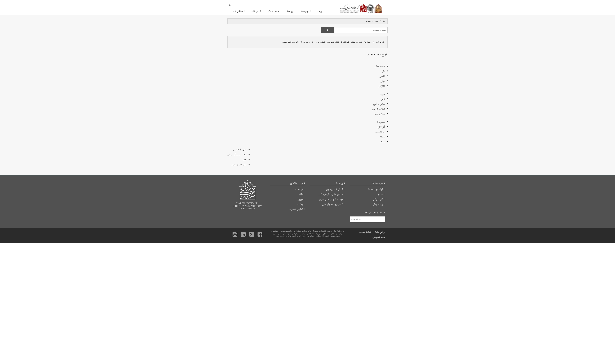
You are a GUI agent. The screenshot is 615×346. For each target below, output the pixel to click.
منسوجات (381, 122)
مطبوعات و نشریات (238, 164)
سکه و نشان (379, 114)
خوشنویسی (380, 132)
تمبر (383, 99)
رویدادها (291, 11)
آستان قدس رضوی (334, 189)
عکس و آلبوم (379, 104)
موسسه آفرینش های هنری (331, 199)
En (229, 5)
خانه (384, 21)
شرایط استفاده (365, 232)
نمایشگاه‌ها (256, 11)
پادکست (299, 204)
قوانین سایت (380, 232)
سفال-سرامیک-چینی (236, 154)
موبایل (300, 199)
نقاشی (382, 76)
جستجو (368, 21)
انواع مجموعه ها (375, 189)
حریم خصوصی (378, 237)
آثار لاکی (381, 127)
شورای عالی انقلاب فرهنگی (331, 194)
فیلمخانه (299, 189)
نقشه (244, 159)
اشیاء (376, 21)
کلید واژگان (378, 199)
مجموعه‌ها (306, 11)
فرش (382, 81)
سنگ (382, 142)
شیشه (382, 137)
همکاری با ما (239, 11)
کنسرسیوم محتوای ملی (332, 204)
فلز (383, 71)
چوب (383, 94)
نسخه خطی (380, 66)
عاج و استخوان (239, 150)
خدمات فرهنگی (274, 11)
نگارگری (381, 86)
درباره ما (321, 11)
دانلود (300, 194)
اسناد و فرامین (378, 109)
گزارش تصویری (296, 209)
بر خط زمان (378, 204)
